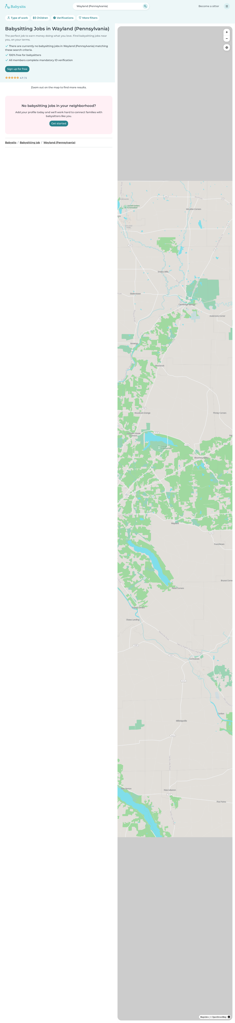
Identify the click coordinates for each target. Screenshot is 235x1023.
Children (42, 17)
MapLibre (204, 1016)
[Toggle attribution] (229, 1017)
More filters (89, 17)
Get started (58, 123)
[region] (175, 523)
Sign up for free (17, 69)
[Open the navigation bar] (227, 6)
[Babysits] (15, 6)
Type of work (19, 17)
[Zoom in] (226, 32)
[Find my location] (226, 47)
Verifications (64, 17)
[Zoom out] (226, 38)
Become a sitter (209, 6)
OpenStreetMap (219, 1016)
